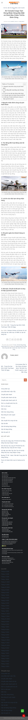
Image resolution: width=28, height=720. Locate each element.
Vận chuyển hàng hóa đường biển (7, 479)
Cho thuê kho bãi (5, 483)
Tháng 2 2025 (5, 608)
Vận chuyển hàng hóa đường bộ (7, 480)
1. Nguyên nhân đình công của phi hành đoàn (13, 87)
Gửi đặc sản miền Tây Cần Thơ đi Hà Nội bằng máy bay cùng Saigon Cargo (12, 451)
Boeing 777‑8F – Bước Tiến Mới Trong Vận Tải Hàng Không (14, 456)
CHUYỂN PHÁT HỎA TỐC (8, 391)
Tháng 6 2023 (5, 656)
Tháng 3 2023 (5, 663)
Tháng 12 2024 (5, 613)
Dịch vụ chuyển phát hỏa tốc (9, 403)
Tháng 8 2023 (5, 650)
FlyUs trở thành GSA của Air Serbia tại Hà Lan (13, 461)
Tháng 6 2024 (5, 629)
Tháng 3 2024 (5, 637)
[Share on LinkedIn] (20, 339)
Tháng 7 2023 (5, 653)
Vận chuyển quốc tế (5, 474)
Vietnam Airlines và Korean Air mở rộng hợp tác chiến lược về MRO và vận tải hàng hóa (14, 332)
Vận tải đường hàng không (8, 426)
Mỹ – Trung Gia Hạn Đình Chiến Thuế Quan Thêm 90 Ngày (7, 368)
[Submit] (25, 379)
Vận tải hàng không (13, 7)
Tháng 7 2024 (5, 627)
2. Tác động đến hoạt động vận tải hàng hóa (13, 90)
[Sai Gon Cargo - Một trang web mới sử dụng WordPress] (14, 2)
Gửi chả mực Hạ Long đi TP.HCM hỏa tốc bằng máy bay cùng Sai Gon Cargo (13, 446)
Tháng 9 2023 (5, 648)
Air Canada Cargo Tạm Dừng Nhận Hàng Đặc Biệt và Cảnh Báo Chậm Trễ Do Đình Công (14, 348)
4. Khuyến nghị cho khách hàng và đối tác (14, 95)
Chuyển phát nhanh (6, 394)
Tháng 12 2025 (5, 582)
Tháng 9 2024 (5, 621)
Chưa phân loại (5, 388)
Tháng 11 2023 (5, 642)
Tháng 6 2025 (5, 597)
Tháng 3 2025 (5, 605)
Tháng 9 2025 (5, 590)
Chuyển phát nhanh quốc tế (9, 400)
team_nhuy (21, 21)
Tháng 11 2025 (5, 584)
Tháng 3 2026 (5, 574)
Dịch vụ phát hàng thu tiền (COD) (7, 505)
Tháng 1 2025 (5, 611)
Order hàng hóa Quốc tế (6, 486)
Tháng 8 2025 (5, 592)
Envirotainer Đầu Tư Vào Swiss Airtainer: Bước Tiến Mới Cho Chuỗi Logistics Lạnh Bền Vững (21, 368)
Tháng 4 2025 (5, 603)
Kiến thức (3, 409)
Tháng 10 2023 (5, 645)
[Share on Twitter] (12, 339)
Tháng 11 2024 (5, 616)
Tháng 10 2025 (5, 587)
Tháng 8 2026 (5, 571)
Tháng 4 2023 (5, 661)
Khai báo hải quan (5, 484)
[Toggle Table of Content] (23, 84)
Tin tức (5, 7)
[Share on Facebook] (10, 339)
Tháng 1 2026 (5, 579)
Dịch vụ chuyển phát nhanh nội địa (7, 503)
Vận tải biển (4, 423)
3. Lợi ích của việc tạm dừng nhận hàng (13, 93)
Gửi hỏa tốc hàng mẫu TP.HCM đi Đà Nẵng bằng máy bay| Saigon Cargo (13, 442)
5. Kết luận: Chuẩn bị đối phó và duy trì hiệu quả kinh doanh (13, 97)
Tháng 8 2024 (5, 624)
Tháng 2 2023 (5, 666)
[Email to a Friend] (15, 339)
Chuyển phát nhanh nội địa (8, 397)
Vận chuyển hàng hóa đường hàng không (9, 477)
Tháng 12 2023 (5, 640)
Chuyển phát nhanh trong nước (7, 493)
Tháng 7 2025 (5, 595)
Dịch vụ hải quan (6, 406)
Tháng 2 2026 (5, 576)
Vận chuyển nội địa (5, 476)
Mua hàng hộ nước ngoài (8, 415)
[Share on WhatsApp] (7, 339)
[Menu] (2, 2)
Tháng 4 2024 (5, 634)
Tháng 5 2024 (5, 632)
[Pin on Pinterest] (18, 339)
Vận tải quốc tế (19, 8)
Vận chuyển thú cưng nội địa (9, 420)
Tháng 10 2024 (5, 619)
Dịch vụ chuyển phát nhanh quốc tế (8, 506)
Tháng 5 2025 (5, 600)
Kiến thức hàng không (7, 412)
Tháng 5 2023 (5, 658)
